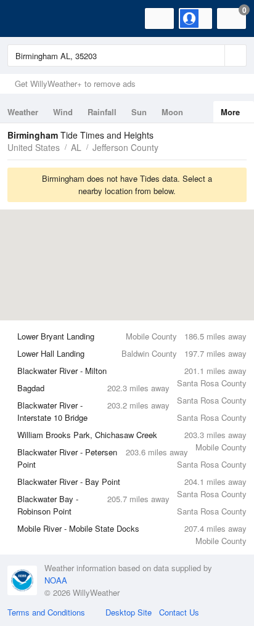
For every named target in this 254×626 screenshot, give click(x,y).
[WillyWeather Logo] (27, 18)
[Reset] (214, 55)
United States (33, 147)
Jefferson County (125, 147)
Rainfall (102, 112)
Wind (63, 112)
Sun (139, 112)
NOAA (55, 580)
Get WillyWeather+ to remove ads (75, 83)
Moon (172, 112)
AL (76, 147)
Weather (22, 112)
